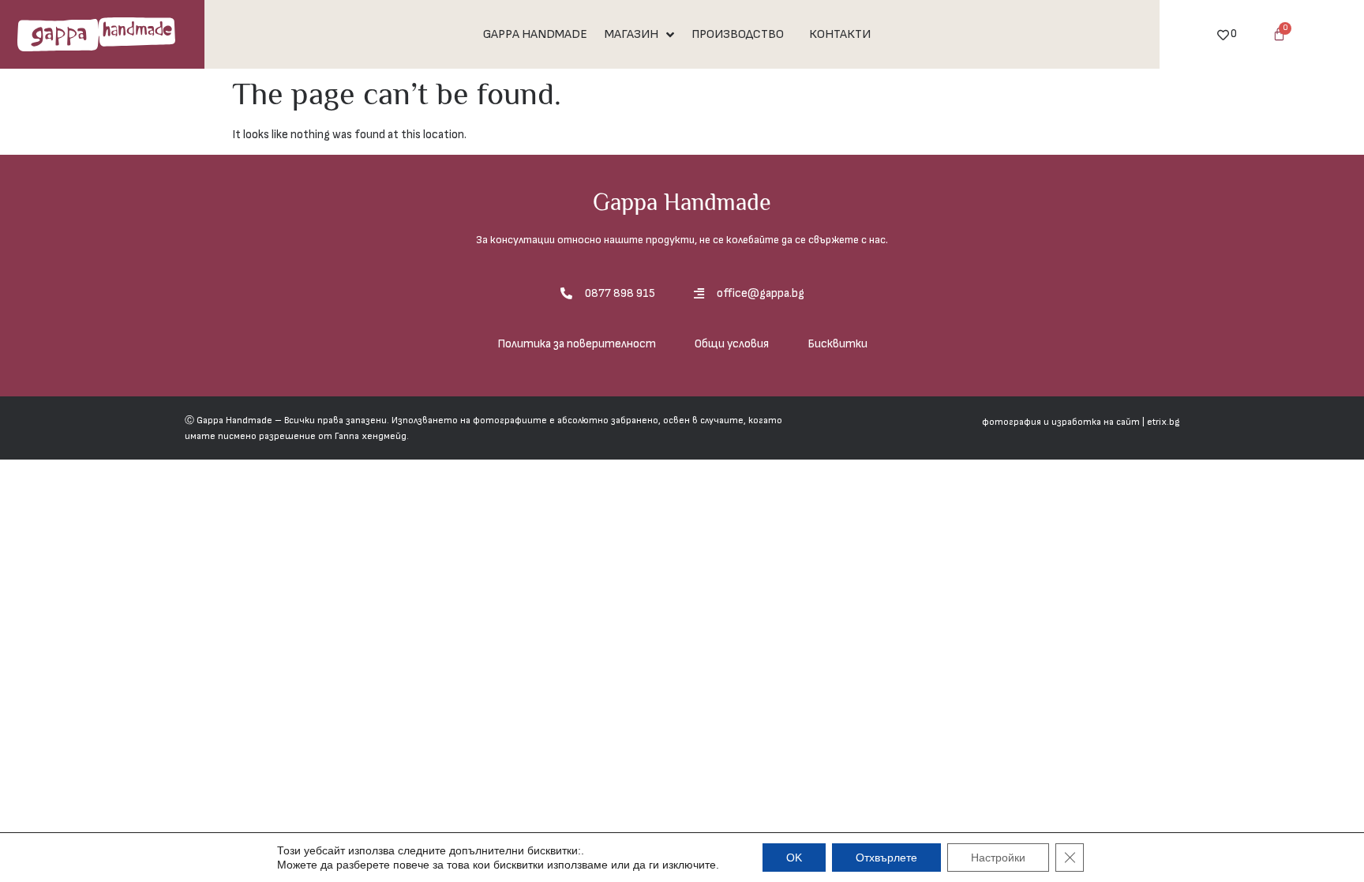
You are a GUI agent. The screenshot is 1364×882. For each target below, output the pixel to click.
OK (794, 857)
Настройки (998, 857)
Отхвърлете (886, 857)
